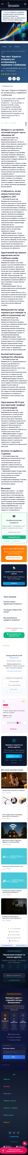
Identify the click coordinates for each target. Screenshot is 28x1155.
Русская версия (14, 1141)
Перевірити (14, 583)
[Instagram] (10, 1133)
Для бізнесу (14, 762)
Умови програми (5, 1064)
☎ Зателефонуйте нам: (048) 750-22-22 (14, 635)
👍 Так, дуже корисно (14, 681)
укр (2, 4)
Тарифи (6, 760)
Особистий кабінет (13, 5)
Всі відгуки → (14, 729)
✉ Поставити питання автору (14, 671)
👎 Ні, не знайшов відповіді (14, 685)
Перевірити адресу (14, 756)
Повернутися (8, 86)
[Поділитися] (14, 78)
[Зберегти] (10, 78)
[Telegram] (18, 1133)
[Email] (18, 78)
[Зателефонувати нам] (25, 1143)
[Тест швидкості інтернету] (14, 1136)
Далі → (14, 1057)
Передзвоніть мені (14, 537)
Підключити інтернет (14, 557)
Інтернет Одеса (13, 760)
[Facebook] (14, 1133)
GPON (20, 760)
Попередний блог (7, 945)
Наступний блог (21, 945)
